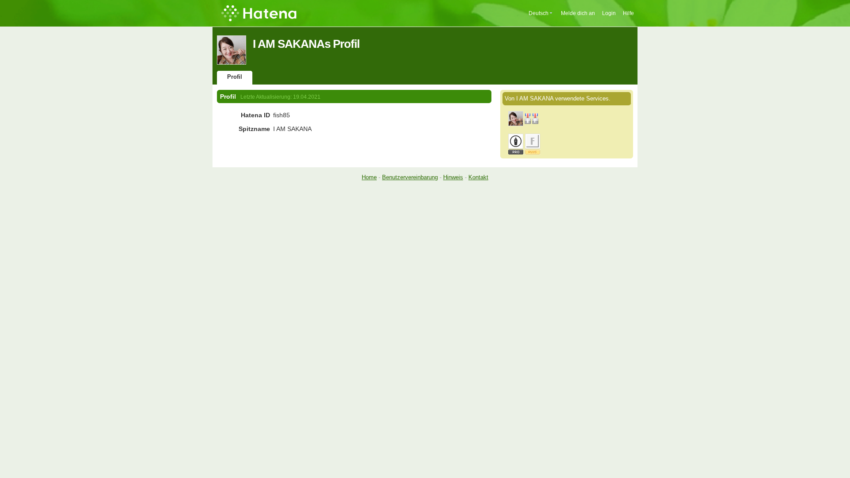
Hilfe (628, 13)
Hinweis (453, 177)
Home (369, 177)
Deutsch (539, 13)
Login (609, 13)
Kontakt (478, 177)
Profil (234, 76)
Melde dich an (578, 13)
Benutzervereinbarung (410, 177)
